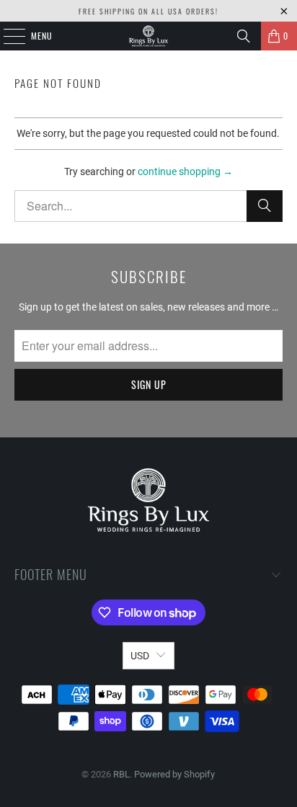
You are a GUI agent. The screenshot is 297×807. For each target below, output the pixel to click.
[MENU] (6, 36)
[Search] (243, 36)
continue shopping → (185, 171)
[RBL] (148, 36)
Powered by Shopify (174, 774)
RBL (121, 774)
